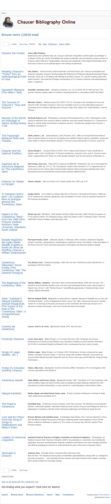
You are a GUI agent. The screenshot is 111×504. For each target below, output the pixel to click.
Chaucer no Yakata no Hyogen (13, 183)
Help (57, 495)
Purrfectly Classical (13, 339)
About (49, 495)
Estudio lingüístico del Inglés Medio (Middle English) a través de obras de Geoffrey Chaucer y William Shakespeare (14, 246)
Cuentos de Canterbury (8, 328)
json (22, 482)
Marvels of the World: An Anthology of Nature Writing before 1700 (14, 122)
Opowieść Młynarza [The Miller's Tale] (13, 91)
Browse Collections (35, 495)
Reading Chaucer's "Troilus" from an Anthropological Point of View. (14, 75)
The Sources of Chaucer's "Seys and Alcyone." (14, 105)
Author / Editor (64, 44)
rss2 (36, 482)
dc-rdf (8, 482)
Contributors (68, 495)
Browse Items (17, 495)
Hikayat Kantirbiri (11, 393)
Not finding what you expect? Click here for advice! (31, 487)
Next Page (24, 44)
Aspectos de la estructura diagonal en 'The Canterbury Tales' (13, 167)
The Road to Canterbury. (9, 405)
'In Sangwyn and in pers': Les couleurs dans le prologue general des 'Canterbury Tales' (12, 199)
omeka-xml (29, 482)
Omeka (107, 497)
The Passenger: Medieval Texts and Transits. (13, 138)
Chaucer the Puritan (13, 53)
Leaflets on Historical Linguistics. (14, 438)
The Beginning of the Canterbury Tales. (14, 284)
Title (39, 44)
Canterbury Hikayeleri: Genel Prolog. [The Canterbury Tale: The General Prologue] (14, 267)
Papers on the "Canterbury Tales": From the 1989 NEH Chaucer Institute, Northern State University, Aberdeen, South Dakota (14, 222)
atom (3, 482)
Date (45, 44)
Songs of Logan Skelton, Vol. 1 (11, 353)
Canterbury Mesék (12, 380)
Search (5, 495)
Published (52, 44)
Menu (4, 13)
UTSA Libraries (104, 495)
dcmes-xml (16, 482)
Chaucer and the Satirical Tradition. (12, 152)
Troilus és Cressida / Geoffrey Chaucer (13, 369)
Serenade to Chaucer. (9, 454)
